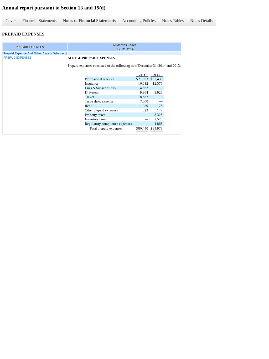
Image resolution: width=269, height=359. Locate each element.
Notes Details (201, 20)
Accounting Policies (139, 20)
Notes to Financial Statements (89, 20)
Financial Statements (39, 20)
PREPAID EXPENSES (17, 57)
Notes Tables (173, 20)
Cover (11, 20)
